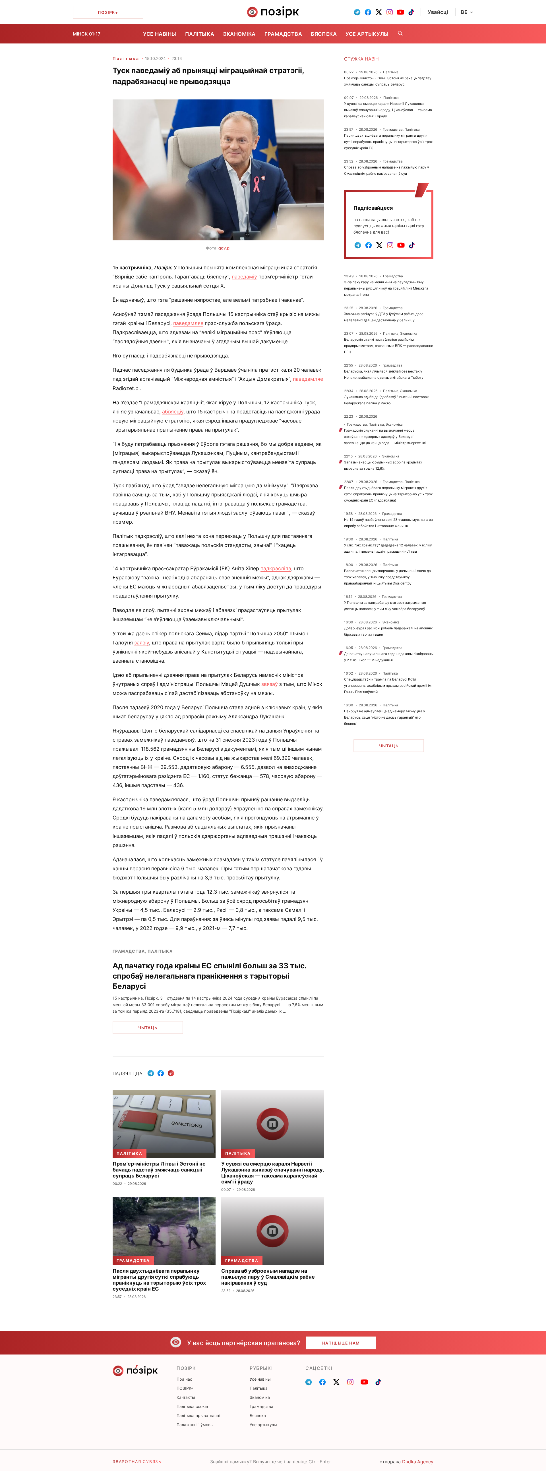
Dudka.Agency (417, 1461)
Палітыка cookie (192, 1406)
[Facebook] (160, 1073)
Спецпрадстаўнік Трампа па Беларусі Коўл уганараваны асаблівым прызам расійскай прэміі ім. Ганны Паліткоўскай (388, 685)
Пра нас (184, 1379)
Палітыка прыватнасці (198, 1415)
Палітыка (199, 34)
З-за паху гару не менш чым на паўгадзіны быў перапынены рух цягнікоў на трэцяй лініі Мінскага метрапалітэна (386, 288)
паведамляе (188, 323)
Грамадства (283, 34)
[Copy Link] (171, 1073)
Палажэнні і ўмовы (195, 1424)
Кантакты (186, 1397)
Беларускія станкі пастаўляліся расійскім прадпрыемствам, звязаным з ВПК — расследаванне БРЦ (388, 345)
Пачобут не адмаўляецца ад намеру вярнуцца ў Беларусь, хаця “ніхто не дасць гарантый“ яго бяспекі (384, 717)
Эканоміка (239, 34)
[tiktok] (411, 12)
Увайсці (438, 12)
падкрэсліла (275, 568)
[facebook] (368, 12)
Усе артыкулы (367, 34)
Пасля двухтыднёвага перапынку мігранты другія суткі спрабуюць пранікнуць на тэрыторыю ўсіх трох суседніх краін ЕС (388, 141)
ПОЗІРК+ (185, 1388)
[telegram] (357, 12)
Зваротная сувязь (137, 1461)
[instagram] (389, 12)
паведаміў (244, 277)
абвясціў (172, 412)
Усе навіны (159, 34)
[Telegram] (150, 1073)
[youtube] (400, 12)
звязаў (269, 684)
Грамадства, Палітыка (143, 951)
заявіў (141, 643)
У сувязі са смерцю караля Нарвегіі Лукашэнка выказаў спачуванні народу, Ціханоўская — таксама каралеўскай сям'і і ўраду (388, 109)
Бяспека (324, 34)
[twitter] (379, 12)
